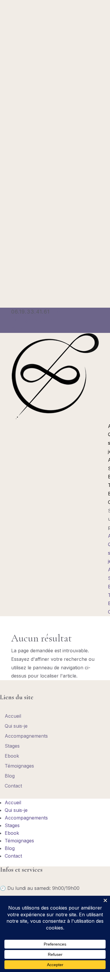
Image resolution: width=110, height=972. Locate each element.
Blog (10, 776)
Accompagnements (26, 736)
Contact (13, 786)
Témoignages (19, 766)
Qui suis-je (16, 726)
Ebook (12, 756)
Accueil (13, 716)
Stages (12, 746)
